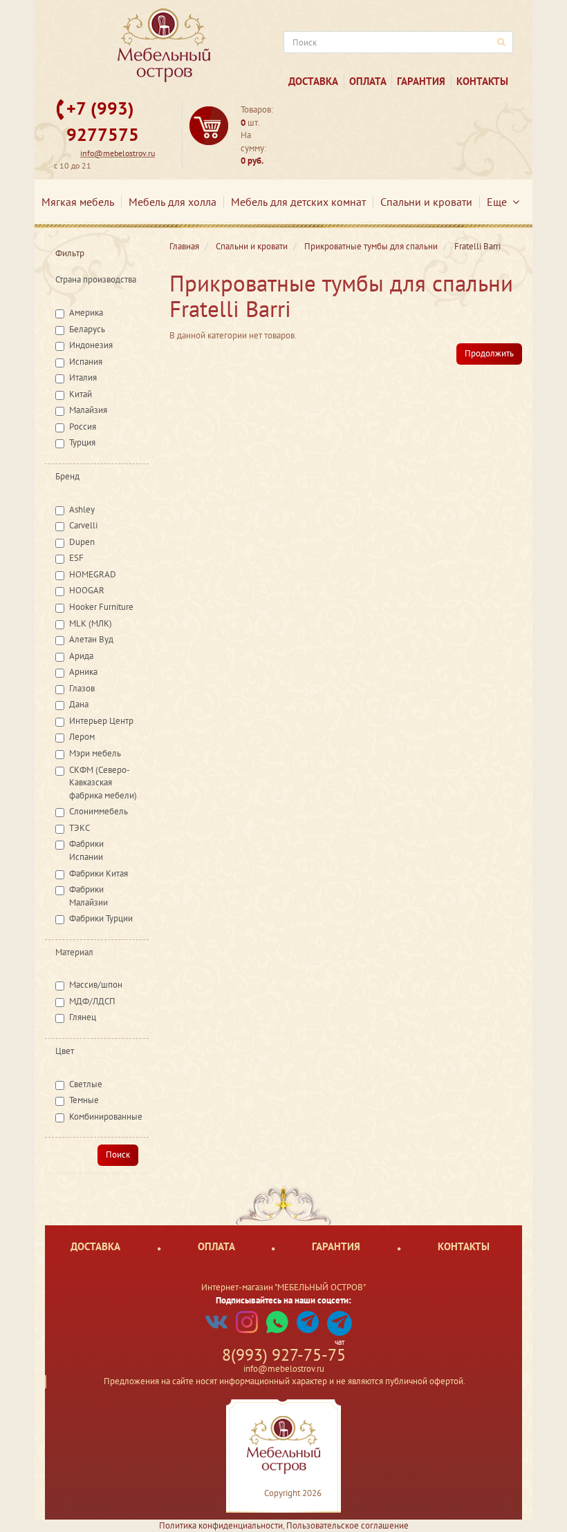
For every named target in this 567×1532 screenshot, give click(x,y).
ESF (76, 558)
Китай (80, 394)
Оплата (368, 81)
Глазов (82, 688)
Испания (85, 361)
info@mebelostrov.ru (117, 153)
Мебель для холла (172, 201)
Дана (79, 704)
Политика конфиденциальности (221, 1525)
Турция (82, 442)
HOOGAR (86, 590)
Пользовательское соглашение (347, 1525)
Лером (82, 737)
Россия (82, 426)
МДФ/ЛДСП (92, 1001)
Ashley (82, 509)
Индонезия (91, 345)
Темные (84, 1100)
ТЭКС (79, 828)
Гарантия (421, 81)
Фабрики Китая (98, 873)
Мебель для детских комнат (298, 201)
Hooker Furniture (101, 607)
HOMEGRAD (92, 574)
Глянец (82, 1017)
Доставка (313, 81)
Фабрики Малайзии (88, 895)
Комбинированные (105, 1116)
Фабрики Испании (86, 850)
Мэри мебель (95, 753)
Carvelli (83, 525)
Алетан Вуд (91, 639)
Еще (499, 201)
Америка (86, 312)
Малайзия (88, 410)
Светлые (85, 1084)
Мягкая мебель (77, 201)
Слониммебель (98, 811)
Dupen (82, 542)
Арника (83, 672)
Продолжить (489, 353)
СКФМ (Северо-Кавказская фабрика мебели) (103, 782)
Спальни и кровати (426, 201)
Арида (81, 656)
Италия (83, 377)
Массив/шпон (95, 984)
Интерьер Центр (101, 721)
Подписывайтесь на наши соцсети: (283, 1300)
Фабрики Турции (101, 918)
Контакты (482, 81)
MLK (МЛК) (90, 623)
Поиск (118, 1154)
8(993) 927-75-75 (284, 1355)
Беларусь (87, 329)
